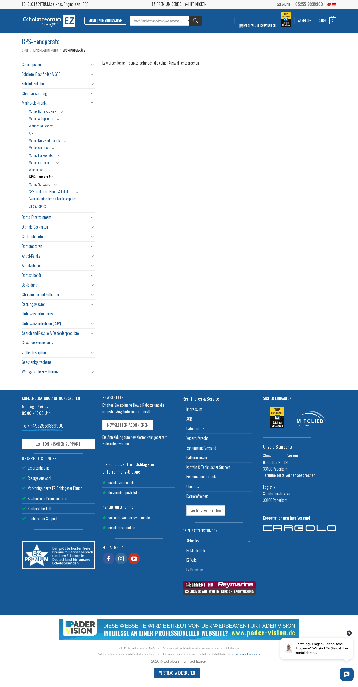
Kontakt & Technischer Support (208, 467)
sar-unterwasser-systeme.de (129, 517)
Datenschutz (195, 428)
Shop (25, 50)
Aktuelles (192, 541)
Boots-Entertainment (36, 217)
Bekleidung (30, 285)
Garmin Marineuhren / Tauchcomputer (52, 198)
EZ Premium (194, 570)
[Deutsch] (334, 4)
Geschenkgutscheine (37, 362)
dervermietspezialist (122, 492)
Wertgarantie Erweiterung (40, 371)
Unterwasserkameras (37, 313)
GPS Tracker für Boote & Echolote (50, 191)
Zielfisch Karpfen (34, 352)
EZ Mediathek (195, 550)
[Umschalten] (92, 64)
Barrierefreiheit (197, 496)
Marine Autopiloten (41, 118)
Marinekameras (38, 147)
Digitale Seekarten (35, 227)
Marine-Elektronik (45, 50)
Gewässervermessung (38, 342)
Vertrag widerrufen (205, 510)
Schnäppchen (31, 64)
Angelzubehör (31, 265)
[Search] (195, 21)
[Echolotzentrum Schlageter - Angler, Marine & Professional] (49, 20)
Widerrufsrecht (197, 438)
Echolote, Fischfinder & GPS (41, 74)
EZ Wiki (191, 560)
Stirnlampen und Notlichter (40, 294)
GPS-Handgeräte (41, 176)
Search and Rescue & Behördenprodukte (50, 333)
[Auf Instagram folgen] (121, 558)
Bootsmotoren (32, 246)
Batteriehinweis (197, 457)
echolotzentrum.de (121, 482)
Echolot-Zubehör (33, 83)
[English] (329, 4)
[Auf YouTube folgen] (134, 558)
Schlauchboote (32, 236)
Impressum (194, 409)
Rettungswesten (34, 304)
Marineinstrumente (40, 162)
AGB (189, 419)
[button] (304, 20)
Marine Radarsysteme (42, 111)
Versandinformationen (248, 654)
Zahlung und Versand (201, 448)
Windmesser (37, 169)
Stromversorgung (34, 93)
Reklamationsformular (202, 477)
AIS (31, 133)
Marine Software (39, 184)
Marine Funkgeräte (41, 155)
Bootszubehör (31, 275)
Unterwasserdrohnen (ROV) (41, 323)
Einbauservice (38, 206)
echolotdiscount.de (121, 527)
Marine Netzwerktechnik (44, 140)
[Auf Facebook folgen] (108, 558)
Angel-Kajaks (31, 256)
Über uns (192, 486)
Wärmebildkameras (41, 125)
